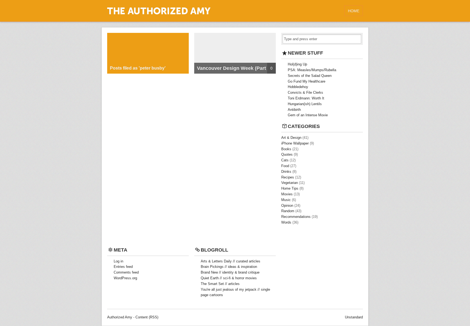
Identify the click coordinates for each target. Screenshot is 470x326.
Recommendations (296, 217)
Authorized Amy (119, 317)
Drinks (286, 172)
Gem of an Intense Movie (308, 115)
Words (286, 222)
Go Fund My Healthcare (306, 81)
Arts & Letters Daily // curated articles (230, 261)
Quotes (287, 154)
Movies (287, 194)
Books (286, 149)
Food (285, 166)
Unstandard (354, 317)
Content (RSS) (146, 317)
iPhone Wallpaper (295, 143)
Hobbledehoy (298, 87)
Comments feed (126, 272)
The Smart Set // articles (220, 284)
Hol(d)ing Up (297, 64)
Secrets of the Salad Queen (310, 76)
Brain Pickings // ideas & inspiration (229, 267)
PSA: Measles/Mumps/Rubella (312, 70)
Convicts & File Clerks (305, 92)
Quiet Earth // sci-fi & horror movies (229, 278)
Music (286, 200)
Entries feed (123, 267)
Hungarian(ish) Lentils (305, 104)
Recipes (287, 177)
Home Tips (289, 188)
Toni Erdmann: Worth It (306, 98)
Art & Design (291, 138)
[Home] (159, 13)
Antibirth (294, 110)
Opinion (287, 205)
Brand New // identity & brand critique (230, 272)
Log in (118, 261)
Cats (285, 160)
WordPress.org (125, 278)
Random (287, 211)
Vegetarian (289, 183)
